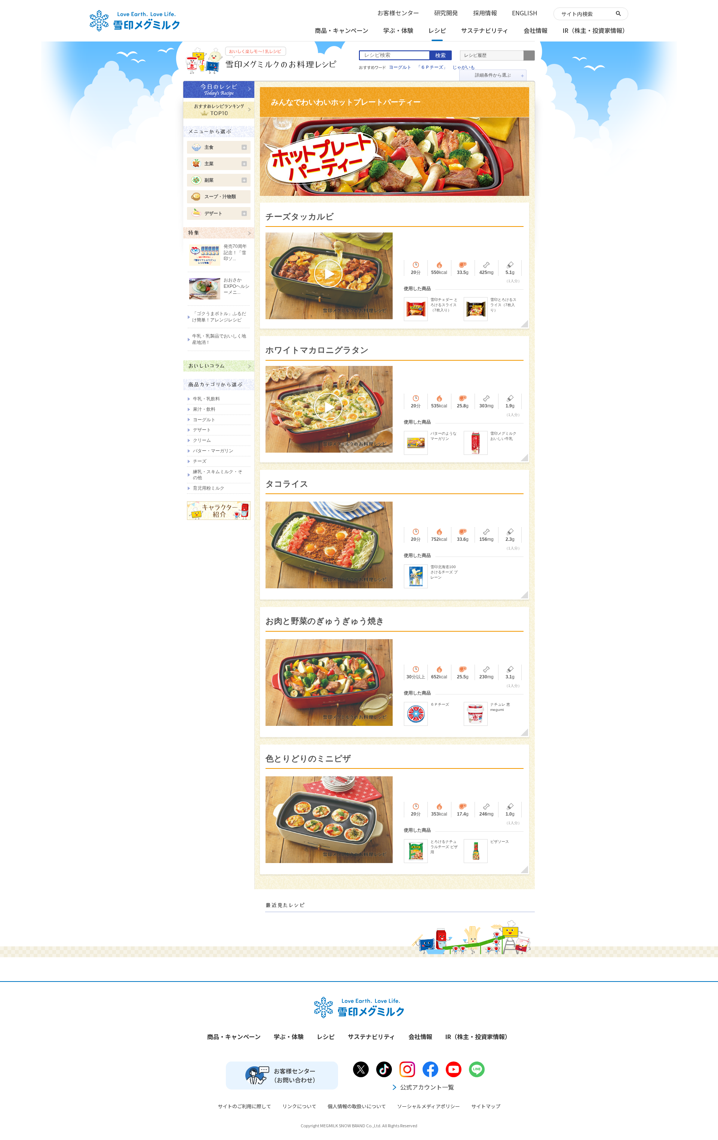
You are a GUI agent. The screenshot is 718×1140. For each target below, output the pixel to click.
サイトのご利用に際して (244, 1106)
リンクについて (299, 1106)
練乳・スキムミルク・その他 (217, 475)
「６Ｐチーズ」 (432, 67)
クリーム (202, 440)
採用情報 (485, 12)
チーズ (199, 461)
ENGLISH (524, 12)
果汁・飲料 (204, 409)
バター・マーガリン (213, 450)
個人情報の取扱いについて (357, 1106)
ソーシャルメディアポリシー (428, 1106)
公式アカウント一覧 (427, 1086)
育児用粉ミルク (208, 488)
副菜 (225, 180)
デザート (225, 213)
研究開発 (446, 12)
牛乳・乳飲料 (206, 398)
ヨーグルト (400, 67)
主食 (225, 147)
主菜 (225, 163)
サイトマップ (485, 1106)
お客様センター (398, 12)
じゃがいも (463, 67)
